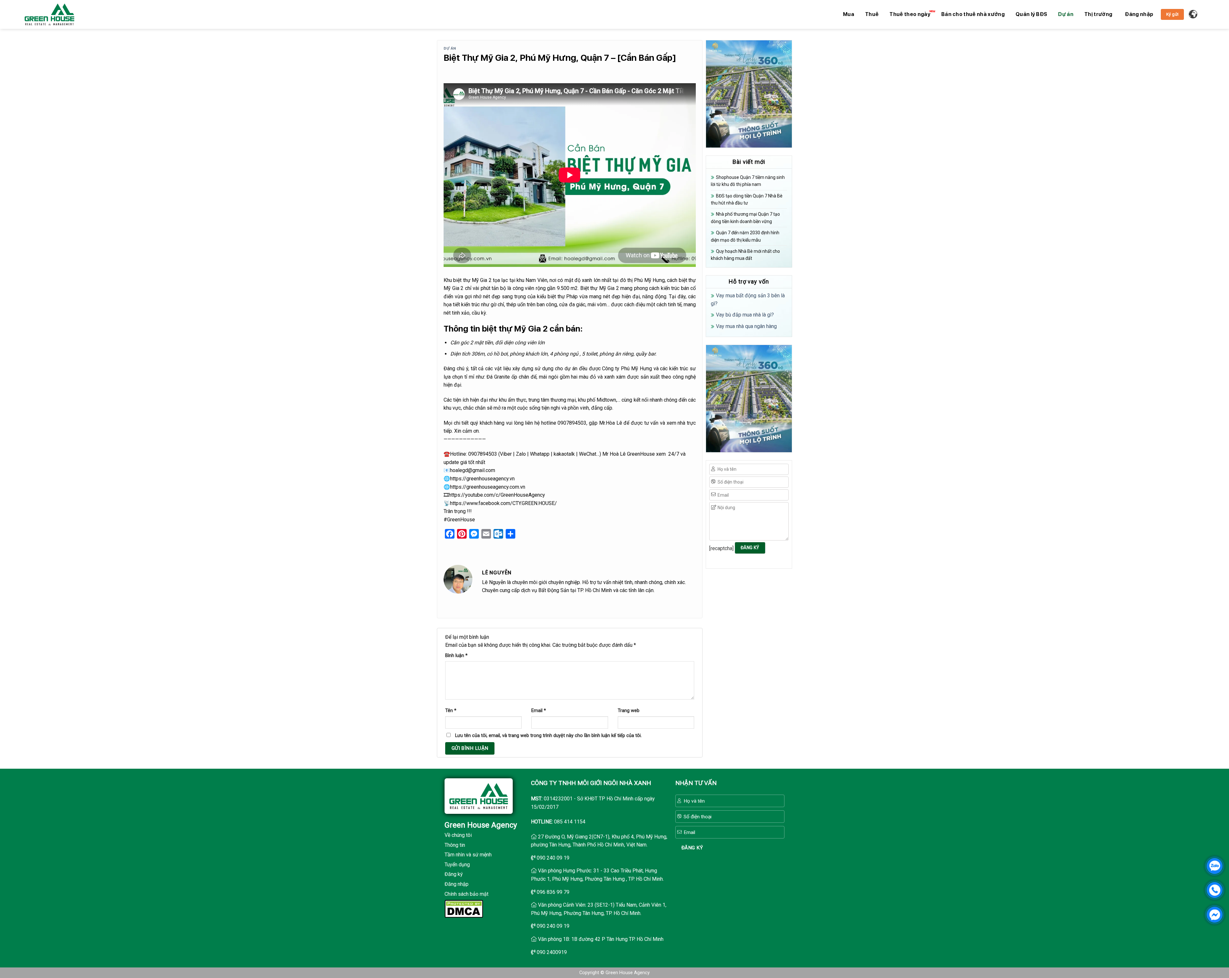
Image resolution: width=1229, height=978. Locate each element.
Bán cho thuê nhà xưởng (973, 14)
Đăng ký (454, 874)
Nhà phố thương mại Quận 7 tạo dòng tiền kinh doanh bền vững (745, 218)
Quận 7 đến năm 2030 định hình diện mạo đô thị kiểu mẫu (745, 236)
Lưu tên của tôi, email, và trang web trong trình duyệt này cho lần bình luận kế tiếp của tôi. (548, 735)
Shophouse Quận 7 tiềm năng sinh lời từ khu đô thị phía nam (748, 181)
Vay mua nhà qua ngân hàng (746, 326)
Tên (450, 710)
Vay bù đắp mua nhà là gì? (745, 315)
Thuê (872, 14)
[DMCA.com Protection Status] (464, 908)
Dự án (1065, 14)
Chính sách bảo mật (466, 894)
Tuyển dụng (457, 865)
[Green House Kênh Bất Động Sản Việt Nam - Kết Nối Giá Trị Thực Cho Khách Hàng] (49, 14)
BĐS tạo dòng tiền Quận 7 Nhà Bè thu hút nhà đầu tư (747, 199)
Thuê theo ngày (909, 14)
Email (538, 710)
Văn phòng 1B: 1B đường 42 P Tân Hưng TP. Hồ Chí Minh (600, 939)
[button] (1139, 14)
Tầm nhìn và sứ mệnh (468, 855)
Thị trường (1098, 14)
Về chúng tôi (458, 835)
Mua (848, 14)
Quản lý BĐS (1032, 14)
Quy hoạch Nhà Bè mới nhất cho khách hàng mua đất (745, 255)
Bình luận (456, 655)
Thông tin (455, 845)
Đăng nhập (457, 884)
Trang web (628, 710)
